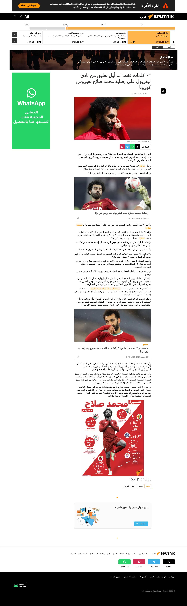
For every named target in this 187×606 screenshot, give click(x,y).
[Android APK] (20, 586)
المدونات (73, 553)
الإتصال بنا (143, 577)
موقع (142, 166)
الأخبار (134, 486)
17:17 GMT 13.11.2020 (141, 94)
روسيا (128, 553)
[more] (78, 218)
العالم (134, 553)
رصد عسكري (101, 553)
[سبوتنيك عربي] (162, 20)
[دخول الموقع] (21, 16)
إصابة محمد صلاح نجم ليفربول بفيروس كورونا (121, 212)
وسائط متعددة (83, 553)
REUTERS (131, 142)
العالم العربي (143, 553)
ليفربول (126, 486)
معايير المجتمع (115, 577)
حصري (115, 553)
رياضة (141, 486)
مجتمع (145, 344)
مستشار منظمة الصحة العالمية (105, 288)
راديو (108, 553)
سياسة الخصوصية (130, 577)
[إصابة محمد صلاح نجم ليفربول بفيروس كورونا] (112, 193)
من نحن (172, 577)
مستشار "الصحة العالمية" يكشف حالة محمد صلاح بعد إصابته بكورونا (112, 350)
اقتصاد (122, 553)
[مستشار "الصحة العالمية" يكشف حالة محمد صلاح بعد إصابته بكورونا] (112, 325)
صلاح (141, 238)
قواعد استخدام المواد (158, 577)
